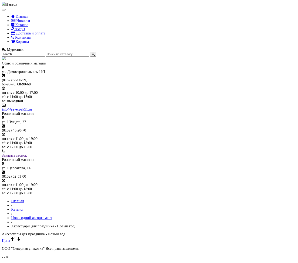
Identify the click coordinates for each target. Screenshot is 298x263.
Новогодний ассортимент (31, 218)
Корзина (22, 42)
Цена (6, 241)
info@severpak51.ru (17, 109)
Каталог (21, 25)
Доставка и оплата (30, 33)
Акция (19, 29)
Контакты (22, 37)
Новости (22, 21)
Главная (21, 16)
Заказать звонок (14, 155)
